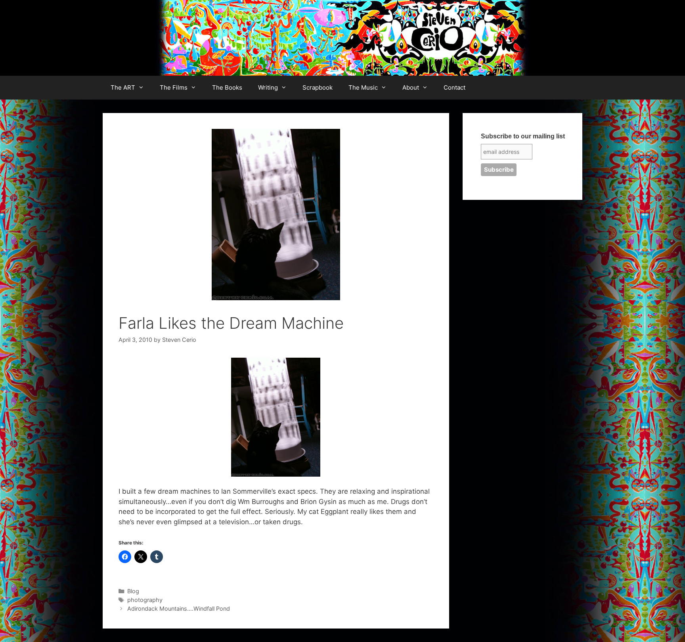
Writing (268, 87)
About (410, 87)
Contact (454, 87)
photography (145, 599)
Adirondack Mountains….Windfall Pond (178, 608)
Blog (133, 591)
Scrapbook (317, 87)
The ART (123, 87)
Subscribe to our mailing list (523, 136)
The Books (227, 87)
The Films (174, 87)
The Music (363, 87)
